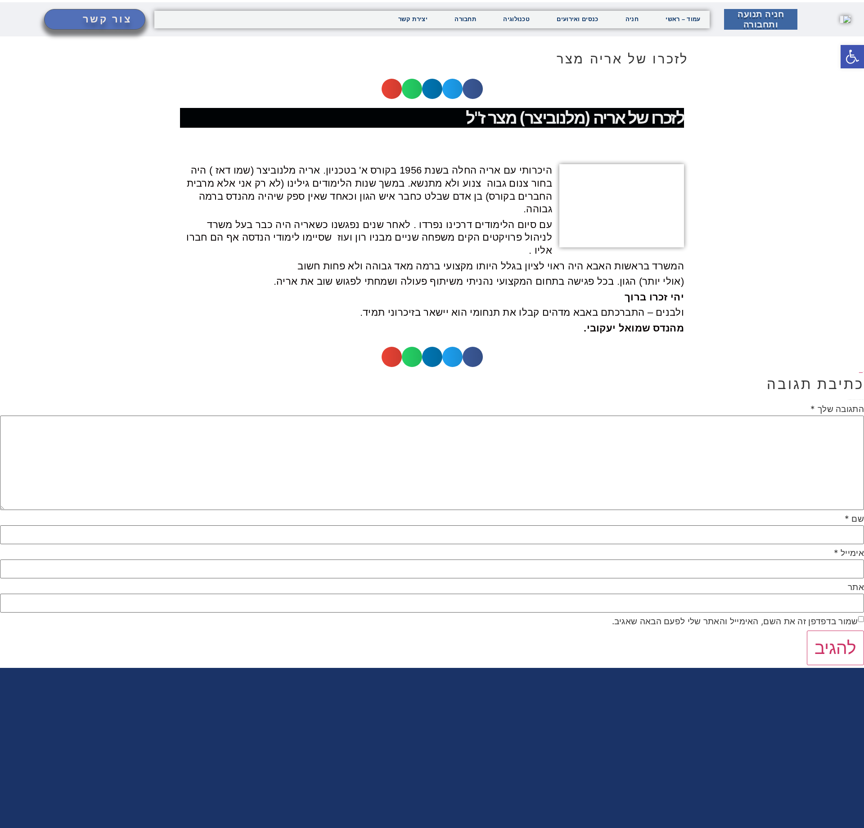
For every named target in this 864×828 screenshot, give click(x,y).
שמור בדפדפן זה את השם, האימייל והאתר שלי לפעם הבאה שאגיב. (735, 621)
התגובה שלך (837, 409)
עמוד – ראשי (683, 19)
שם (854, 519)
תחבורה (465, 19)
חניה (632, 19)
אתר (856, 587)
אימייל (849, 553)
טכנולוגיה (516, 19)
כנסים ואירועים (577, 19)
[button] (473, 89)
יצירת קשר (413, 19)
